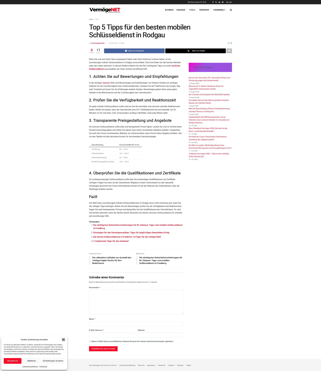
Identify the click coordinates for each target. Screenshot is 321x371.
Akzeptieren (12, 361)
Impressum (43, 366)
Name (92, 319)
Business (169, 10)
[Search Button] (231, 10)
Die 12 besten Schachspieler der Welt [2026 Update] (209, 95)
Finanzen (180, 10)
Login (230, 2)
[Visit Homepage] (105, 10)
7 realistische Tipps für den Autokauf (111, 241)
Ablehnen (31, 361)
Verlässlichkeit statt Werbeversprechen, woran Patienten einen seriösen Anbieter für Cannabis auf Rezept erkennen (209, 120)
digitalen (107, 83)
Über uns (141, 365)
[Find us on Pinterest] (222, 2)
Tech (97, 19)
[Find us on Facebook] (212, 2)
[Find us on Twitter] (216, 2)
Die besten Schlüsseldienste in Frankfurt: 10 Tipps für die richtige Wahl (127, 237)
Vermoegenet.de (98, 43)
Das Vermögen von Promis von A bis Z (103, 365)
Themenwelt (219, 10)
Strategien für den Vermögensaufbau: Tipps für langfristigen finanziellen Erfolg (131, 232)
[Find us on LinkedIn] (219, 2)
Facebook (161, 365)
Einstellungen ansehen (53, 361)
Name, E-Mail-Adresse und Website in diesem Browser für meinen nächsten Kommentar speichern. (133, 341)
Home (91, 19)
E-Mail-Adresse (96, 330)
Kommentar (95, 287)
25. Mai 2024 (113, 43)
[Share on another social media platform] (229, 50)
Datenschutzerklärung (30, 366)
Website (141, 330)
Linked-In (171, 365)
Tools (192, 10)
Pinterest (180, 365)
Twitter (188, 365)
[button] (63, 339)
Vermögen (204, 10)
